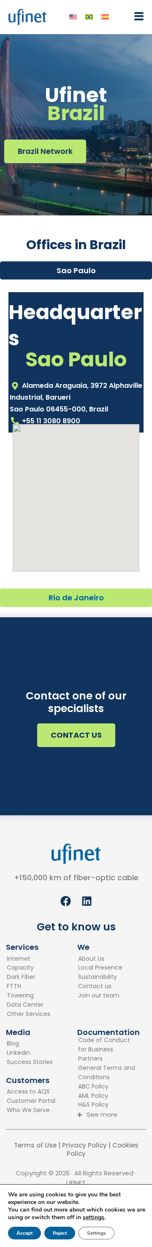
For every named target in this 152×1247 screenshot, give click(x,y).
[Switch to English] (73, 17)
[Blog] (30, 1043)
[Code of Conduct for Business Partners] (108, 1050)
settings (93, 1217)
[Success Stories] (30, 1062)
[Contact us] (100, 986)
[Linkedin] (30, 1053)
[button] (137, 16)
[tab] (76, 270)
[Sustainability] (100, 977)
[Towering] (28, 995)
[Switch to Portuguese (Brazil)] (89, 17)
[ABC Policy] (108, 1086)
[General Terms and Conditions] (108, 1073)
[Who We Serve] (31, 1110)
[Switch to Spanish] (105, 17)
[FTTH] (28, 986)
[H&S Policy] (108, 1105)
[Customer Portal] (31, 1101)
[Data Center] (28, 1005)
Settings (96, 1233)
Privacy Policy (83, 1145)
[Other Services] (28, 1014)
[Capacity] (28, 968)
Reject (60, 1233)
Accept (24, 1233)
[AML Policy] (108, 1096)
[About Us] (100, 959)
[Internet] (28, 959)
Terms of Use (35, 1145)
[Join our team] (100, 995)
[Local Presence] (100, 968)
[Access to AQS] (31, 1091)
